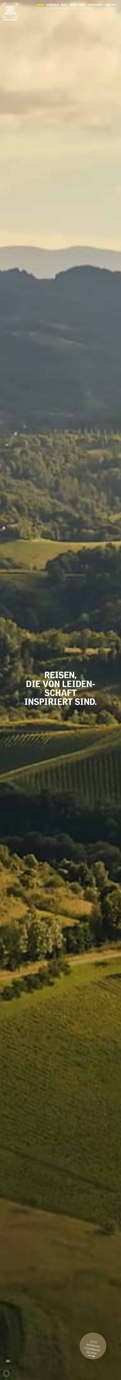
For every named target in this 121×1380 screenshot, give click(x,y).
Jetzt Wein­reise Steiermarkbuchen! (92, 1349)
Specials (53, 4)
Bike (64, 4)
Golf (82, 4)
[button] (6, 1373)
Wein (73, 4)
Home (40, 4)
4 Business (95, 4)
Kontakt (111, 4)
